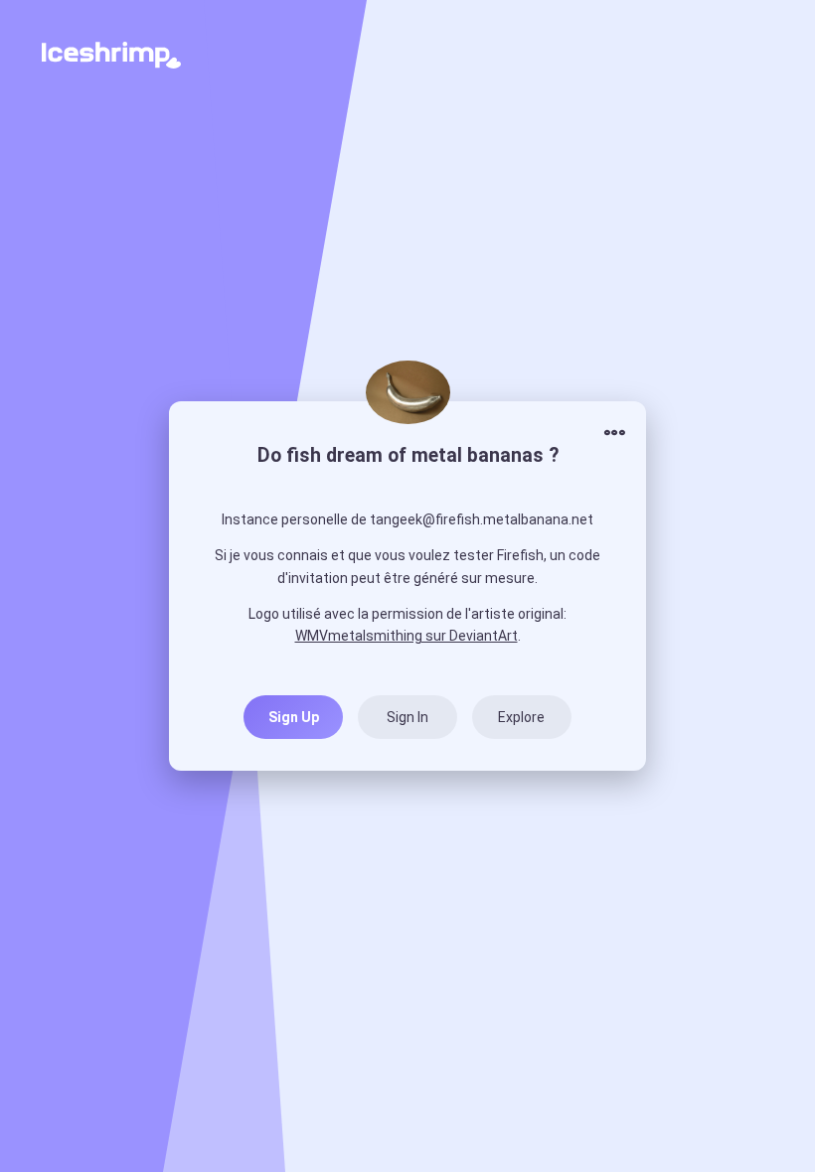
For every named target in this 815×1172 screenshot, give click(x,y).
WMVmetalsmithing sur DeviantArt (406, 636)
